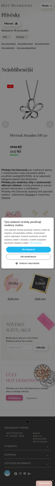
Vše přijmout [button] (28, 249)
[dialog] (27, 243)
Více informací (35, 243)
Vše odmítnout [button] (28, 256)
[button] (27, 263)
